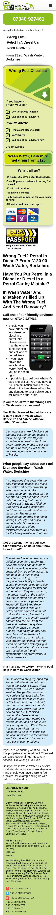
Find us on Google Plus (22, 898)
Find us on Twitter (15, 905)
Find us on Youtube (16, 902)
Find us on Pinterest (20, 888)
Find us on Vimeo (14, 908)
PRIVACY (11, 855)
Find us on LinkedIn (16, 911)
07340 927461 (28, 19)
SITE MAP (11, 852)
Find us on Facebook (20, 893)
